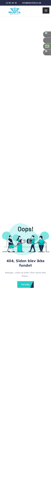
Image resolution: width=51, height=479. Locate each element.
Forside (25, 284)
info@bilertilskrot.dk (31, 3)
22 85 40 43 (11, 3)
